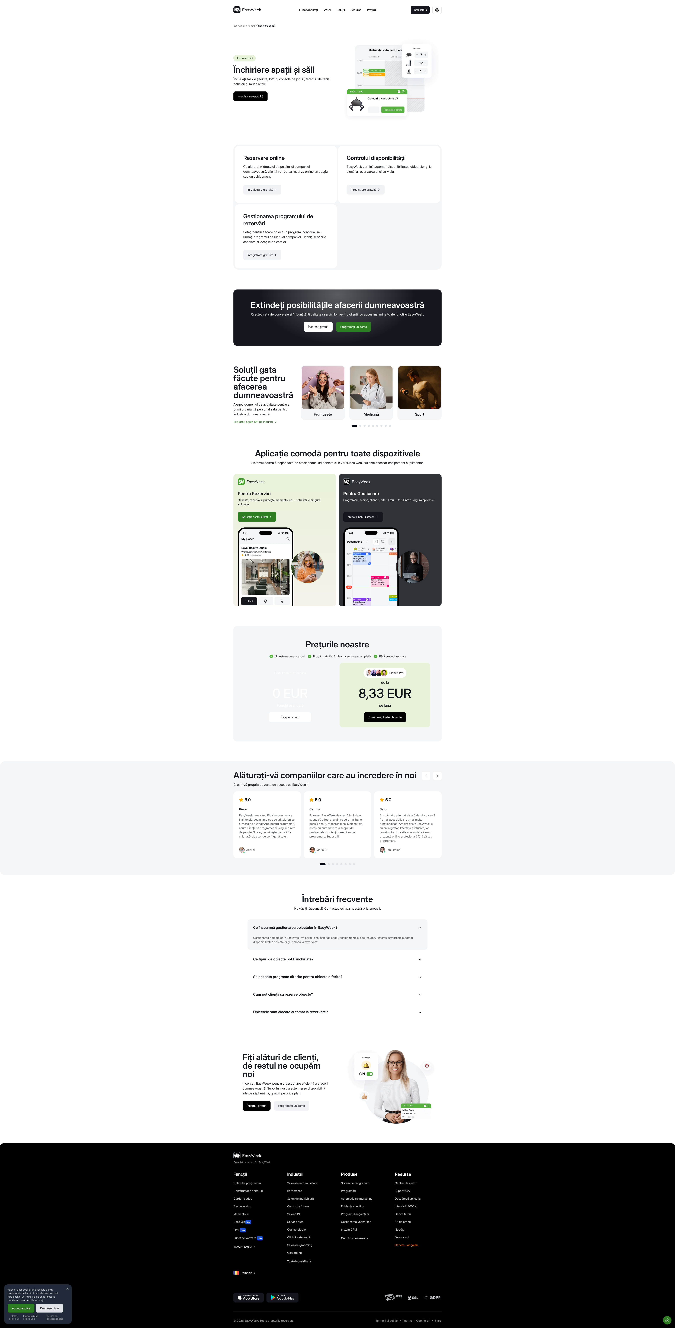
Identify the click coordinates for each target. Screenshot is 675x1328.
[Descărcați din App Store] (248, 1297)
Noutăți (399, 1229)
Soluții (341, 10)
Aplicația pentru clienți (255, 516)
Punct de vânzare (247, 1238)
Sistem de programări (355, 1183)
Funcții (251, 25)
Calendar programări (247, 1183)
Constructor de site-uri (248, 1191)
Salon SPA (294, 1214)
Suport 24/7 (402, 1191)
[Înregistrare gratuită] (286, 174)
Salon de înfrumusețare (302, 1183)
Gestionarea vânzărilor (356, 1222)
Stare (438, 1320)
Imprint (407, 1320)
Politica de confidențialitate (55, 1317)
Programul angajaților (355, 1214)
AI (329, 10)
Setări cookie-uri (14, 1317)
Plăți (239, 1230)
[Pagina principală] (247, 9)
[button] (354, 426)
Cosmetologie (296, 1229)
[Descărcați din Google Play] (282, 1297)
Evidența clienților (352, 1206)
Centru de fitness (298, 1206)
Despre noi (402, 1237)
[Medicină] (371, 392)
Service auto (295, 1222)
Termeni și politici (386, 1320)
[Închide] (67, 1288)
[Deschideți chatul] (667, 1320)
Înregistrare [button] (420, 9)
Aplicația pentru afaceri (361, 516)
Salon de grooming (299, 1245)
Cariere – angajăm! (407, 1245)
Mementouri (241, 1214)
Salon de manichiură (300, 1198)
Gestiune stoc (242, 1206)
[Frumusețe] (323, 392)
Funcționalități (308, 10)
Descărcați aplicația (408, 1198)
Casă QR (241, 1222)
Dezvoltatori (403, 1214)
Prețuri (371, 10)
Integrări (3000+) (406, 1206)
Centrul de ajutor (406, 1183)
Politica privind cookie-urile (30, 1317)
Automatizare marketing (356, 1198)
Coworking (294, 1252)
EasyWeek (239, 25)
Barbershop (295, 1191)
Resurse (356, 10)
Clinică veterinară (298, 1237)
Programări (348, 1191)
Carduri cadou (242, 1198)
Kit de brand (403, 1222)
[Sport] (419, 392)
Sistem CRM (349, 1229)
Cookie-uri (423, 1320)
